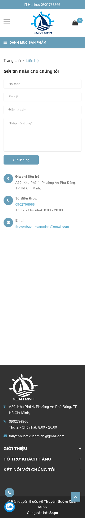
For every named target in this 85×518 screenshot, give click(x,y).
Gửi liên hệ (21, 160)
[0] (75, 23)
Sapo (53, 513)
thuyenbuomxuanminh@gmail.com (42, 226)
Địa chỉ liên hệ (27, 176)
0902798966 (50, 5)
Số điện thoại (26, 198)
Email (19, 220)
